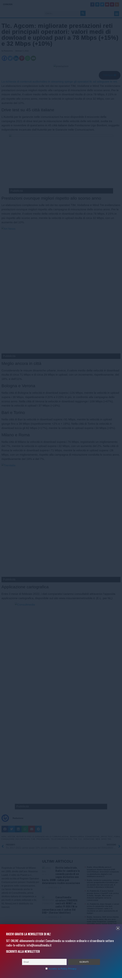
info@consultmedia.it (38, 945)
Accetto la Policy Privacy (62, 968)
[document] (61, 489)
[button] (118, 928)
